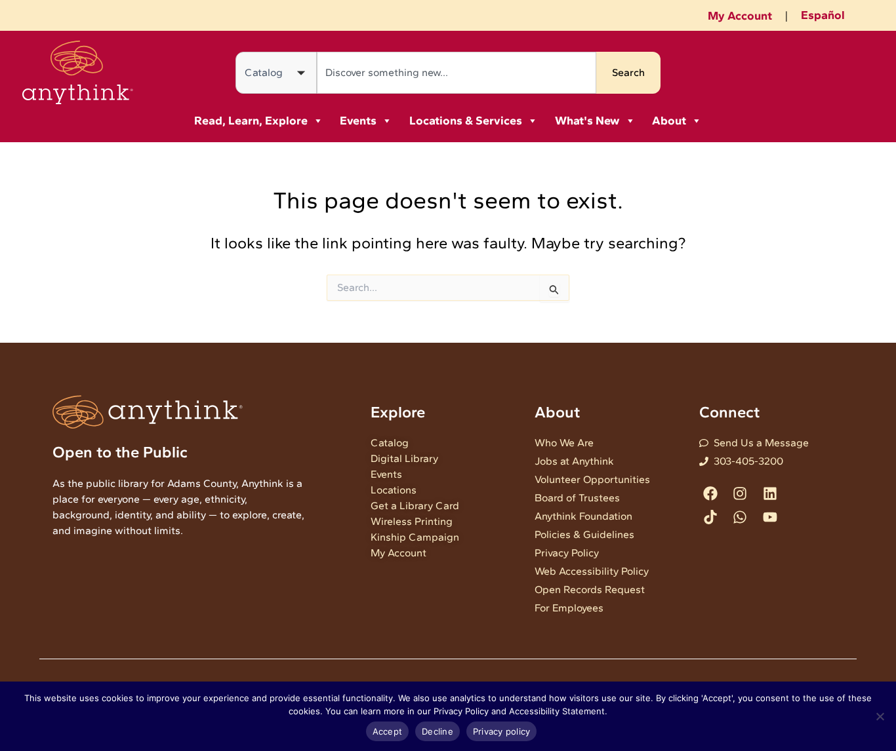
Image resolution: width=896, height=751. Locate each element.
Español (823, 15)
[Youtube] (769, 516)
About (669, 120)
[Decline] (879, 716)
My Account (740, 16)
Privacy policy (502, 731)
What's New (587, 120)
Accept (388, 731)
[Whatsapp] (740, 516)
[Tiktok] (710, 516)
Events (358, 120)
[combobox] (456, 73)
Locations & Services (465, 120)
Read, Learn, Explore (251, 120)
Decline (437, 731)
